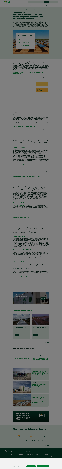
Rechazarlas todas (31, 466)
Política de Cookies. (44, 463)
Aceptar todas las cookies (43, 466)
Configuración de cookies (17, 466)
